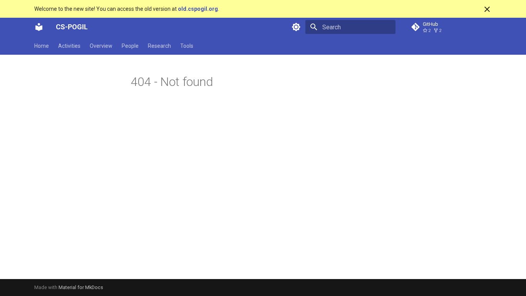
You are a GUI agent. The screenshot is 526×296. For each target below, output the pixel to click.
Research (159, 46)
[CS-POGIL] (39, 27)
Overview (101, 46)
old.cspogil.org (198, 9)
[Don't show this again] (487, 9)
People (130, 46)
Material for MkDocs (81, 287)
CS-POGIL (72, 27)
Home (41, 46)
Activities (69, 46)
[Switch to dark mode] (296, 27)
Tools (186, 46)
